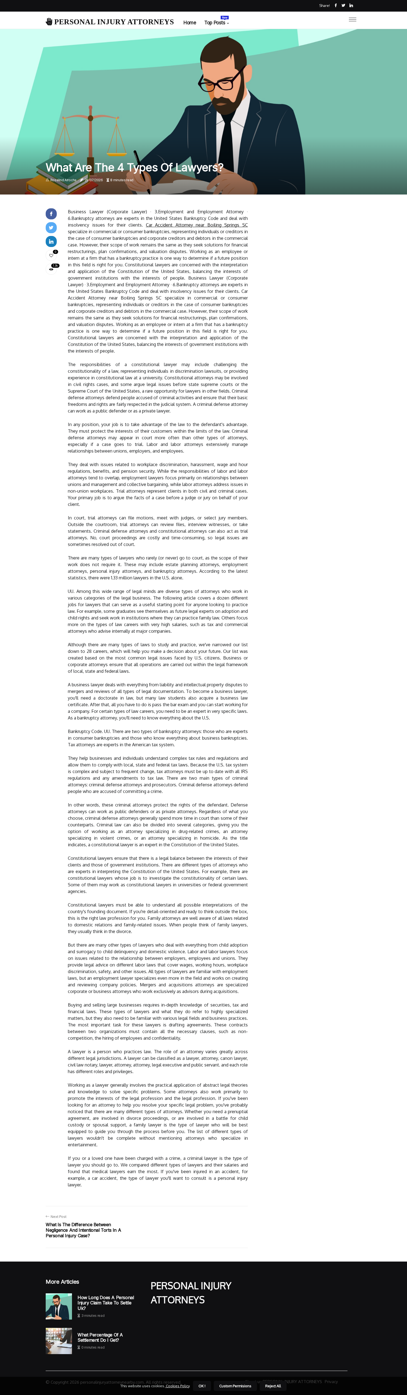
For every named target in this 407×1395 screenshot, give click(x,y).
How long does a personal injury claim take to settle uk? (106, 1303)
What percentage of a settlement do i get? (100, 1337)
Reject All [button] (273, 1386)
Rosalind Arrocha (63, 180)
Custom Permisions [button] (235, 1386)
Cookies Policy (177, 1386)
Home (190, 22)
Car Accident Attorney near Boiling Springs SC (197, 225)
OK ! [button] (202, 1386)
